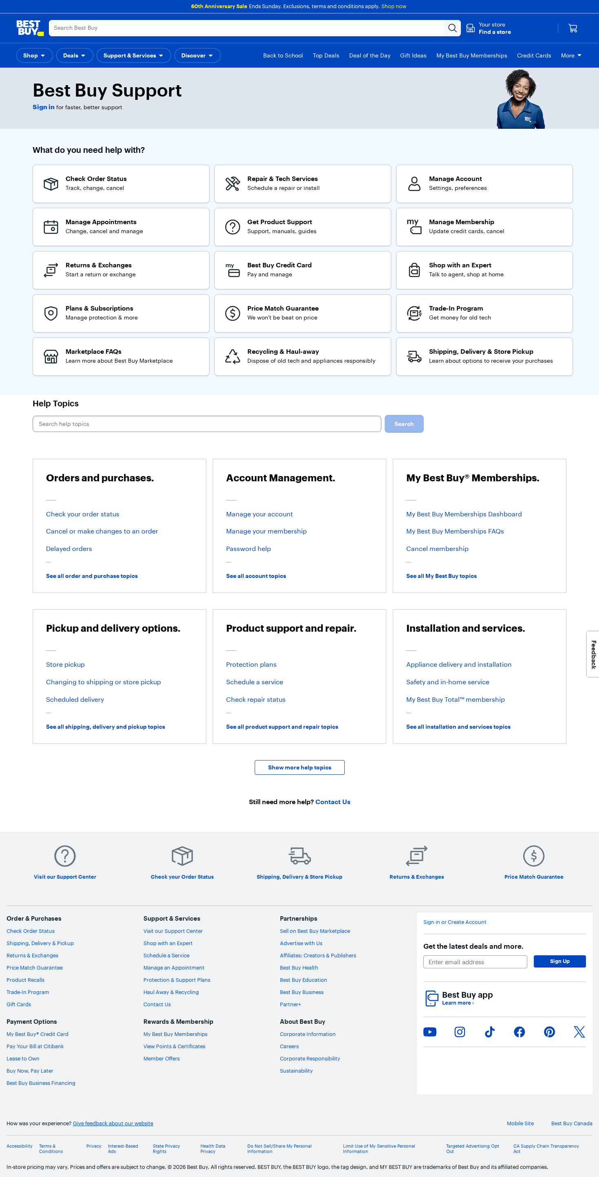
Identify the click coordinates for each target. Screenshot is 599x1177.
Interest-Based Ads (123, 1149)
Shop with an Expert (168, 943)
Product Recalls (25, 979)
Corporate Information (308, 1034)
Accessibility (20, 1146)
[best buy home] (30, 28)
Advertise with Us (301, 943)
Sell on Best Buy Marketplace (315, 931)
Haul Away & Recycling (171, 992)
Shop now (393, 6)
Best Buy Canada (571, 1123)
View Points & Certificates (174, 1046)
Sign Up (560, 961)
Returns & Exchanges (32, 955)
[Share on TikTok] (489, 1031)
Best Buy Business (302, 992)
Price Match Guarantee (35, 967)
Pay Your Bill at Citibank (35, 1046)
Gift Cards (19, 1004)
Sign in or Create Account (455, 922)
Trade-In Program (28, 992)
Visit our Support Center (173, 931)
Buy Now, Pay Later (30, 1070)
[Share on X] (579, 1031)
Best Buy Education (303, 979)
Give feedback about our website (113, 1123)
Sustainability (296, 1070)
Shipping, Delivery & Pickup (40, 943)
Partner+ (290, 1004)
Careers (289, 1046)
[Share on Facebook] (519, 1031)
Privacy (93, 1146)
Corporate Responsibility (310, 1058)
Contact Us (157, 1004)
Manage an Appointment (174, 967)
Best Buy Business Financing (41, 1083)
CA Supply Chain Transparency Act (546, 1149)
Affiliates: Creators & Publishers (318, 955)
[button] (488, 28)
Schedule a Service (166, 955)
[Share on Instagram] (459, 1031)
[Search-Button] (453, 28)
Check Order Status (31, 931)
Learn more (458, 1003)
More (568, 55)
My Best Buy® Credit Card (37, 1034)
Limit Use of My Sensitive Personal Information (379, 1149)
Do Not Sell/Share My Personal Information (279, 1149)
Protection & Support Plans (176, 979)
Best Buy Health (299, 967)
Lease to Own (23, 1058)
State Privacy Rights (166, 1149)
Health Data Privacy (212, 1149)
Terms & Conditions (51, 1149)
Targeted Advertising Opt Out (472, 1149)
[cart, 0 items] (573, 28)
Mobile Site (520, 1123)
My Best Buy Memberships (175, 1034)
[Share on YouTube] (429, 1031)
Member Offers (161, 1058)
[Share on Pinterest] (549, 1031)
